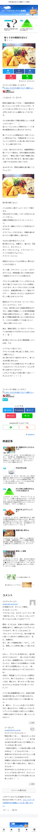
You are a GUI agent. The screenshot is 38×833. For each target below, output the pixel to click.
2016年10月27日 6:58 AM (10, 604)
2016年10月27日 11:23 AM (12, 730)
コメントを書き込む (19, 790)
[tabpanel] (11, 25)
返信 (32, 723)
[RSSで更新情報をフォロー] (27, 427)
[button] (34, 437)
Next (36, 25)
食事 (5, 400)
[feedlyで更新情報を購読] (11, 427)
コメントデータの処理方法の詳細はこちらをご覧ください (18, 802)
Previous (2, 25)
